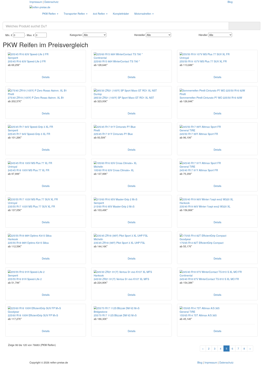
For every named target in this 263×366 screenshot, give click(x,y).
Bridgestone (100, 311)
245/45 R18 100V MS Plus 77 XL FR (28, 170)
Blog (230, 2)
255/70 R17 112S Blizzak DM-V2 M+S (115, 315)
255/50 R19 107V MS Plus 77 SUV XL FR (203, 61)
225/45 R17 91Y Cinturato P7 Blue (113, 134)
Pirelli (11, 94)
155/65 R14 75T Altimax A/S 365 (198, 315)
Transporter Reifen (75, 13)
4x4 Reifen (99, 13)
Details (46, 77)
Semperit (13, 58)
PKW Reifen (49, 13)
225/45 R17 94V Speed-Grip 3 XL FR (29, 134)
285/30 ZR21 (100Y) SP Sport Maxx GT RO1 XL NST (124, 97)
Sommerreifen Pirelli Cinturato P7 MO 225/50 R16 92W (211, 97)
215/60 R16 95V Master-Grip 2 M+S (114, 206)
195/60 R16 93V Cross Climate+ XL (114, 170)
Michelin (98, 166)
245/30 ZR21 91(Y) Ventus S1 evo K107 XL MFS (121, 279)
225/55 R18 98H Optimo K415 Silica (28, 242)
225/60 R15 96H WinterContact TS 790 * (117, 61)
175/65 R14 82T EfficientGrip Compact (201, 242)
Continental (100, 58)
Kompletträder (121, 13)
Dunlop (98, 94)
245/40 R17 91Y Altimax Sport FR (199, 170)
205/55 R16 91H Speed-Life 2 (25, 279)
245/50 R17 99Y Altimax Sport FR (199, 134)
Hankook (185, 203)
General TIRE (187, 130)
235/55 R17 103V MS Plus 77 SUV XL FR (31, 206)
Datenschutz (51, 2)
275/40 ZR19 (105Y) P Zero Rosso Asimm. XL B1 (36, 97)
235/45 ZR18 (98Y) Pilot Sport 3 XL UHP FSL (119, 242)
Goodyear (185, 239)
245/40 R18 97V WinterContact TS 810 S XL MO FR (209, 279)
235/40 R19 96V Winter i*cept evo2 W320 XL (205, 206)
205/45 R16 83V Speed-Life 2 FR (27, 61)
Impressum (36, 2)
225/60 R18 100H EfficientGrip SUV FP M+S (33, 315)
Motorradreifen (143, 13)
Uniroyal (184, 58)
